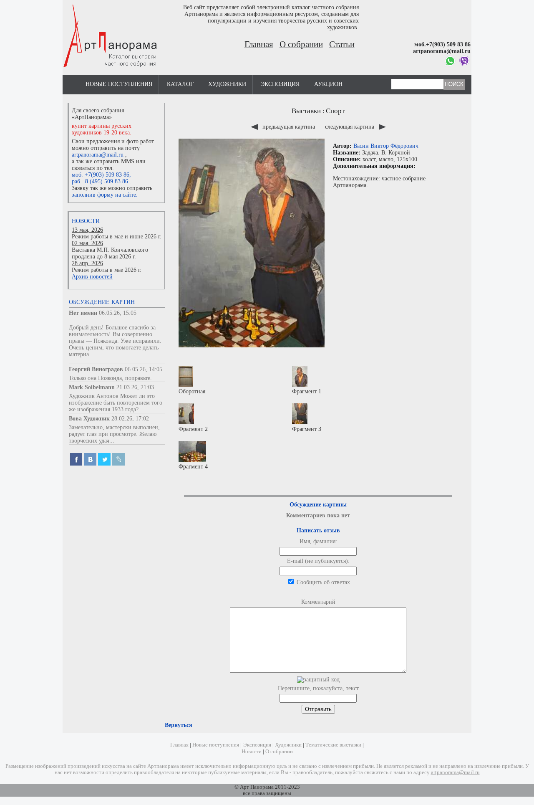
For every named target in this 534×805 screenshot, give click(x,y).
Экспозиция (280, 84)
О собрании (301, 44)
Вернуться (178, 725)
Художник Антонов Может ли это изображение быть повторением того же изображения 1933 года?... (115, 403)
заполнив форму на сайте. (105, 195)
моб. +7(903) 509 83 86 (100, 175)
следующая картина (350, 127)
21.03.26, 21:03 (135, 387)
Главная (258, 44)
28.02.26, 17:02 (130, 418)
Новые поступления (119, 84)
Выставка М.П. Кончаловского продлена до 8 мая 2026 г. (110, 253)
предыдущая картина (289, 127)
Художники (227, 84)
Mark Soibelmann (92, 387)
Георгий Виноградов (96, 369)
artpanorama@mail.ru (97, 155)
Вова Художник (89, 418)
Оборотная (192, 391)
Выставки (306, 111)
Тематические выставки (333, 745)
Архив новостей (92, 276)
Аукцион (328, 84)
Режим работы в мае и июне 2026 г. (116, 236)
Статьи (342, 44)
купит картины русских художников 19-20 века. (101, 129)
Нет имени (83, 313)
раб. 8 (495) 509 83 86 (100, 181)
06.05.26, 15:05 (117, 313)
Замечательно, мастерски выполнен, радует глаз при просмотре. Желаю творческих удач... (114, 434)
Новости (86, 221)
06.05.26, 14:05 (143, 369)
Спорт (335, 111)
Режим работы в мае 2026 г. (106, 270)
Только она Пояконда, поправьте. (110, 378)
